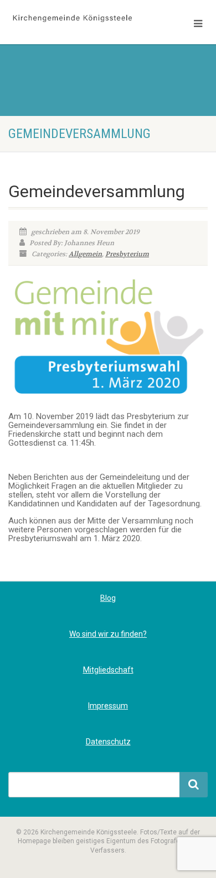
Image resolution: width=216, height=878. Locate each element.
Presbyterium (127, 254)
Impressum (108, 705)
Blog (108, 598)
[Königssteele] (72, 18)
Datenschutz (108, 741)
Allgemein (85, 254)
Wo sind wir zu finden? (108, 634)
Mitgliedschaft (108, 669)
